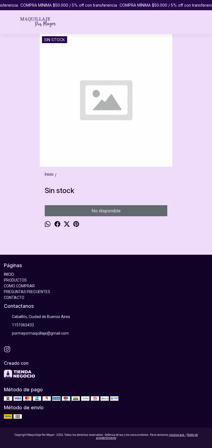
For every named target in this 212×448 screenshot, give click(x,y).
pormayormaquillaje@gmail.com (40, 333)
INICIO (9, 274)
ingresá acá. (177, 434)
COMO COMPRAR (19, 286)
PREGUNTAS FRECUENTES (27, 292)
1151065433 (23, 325)
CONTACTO (14, 297)
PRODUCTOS (15, 280)
